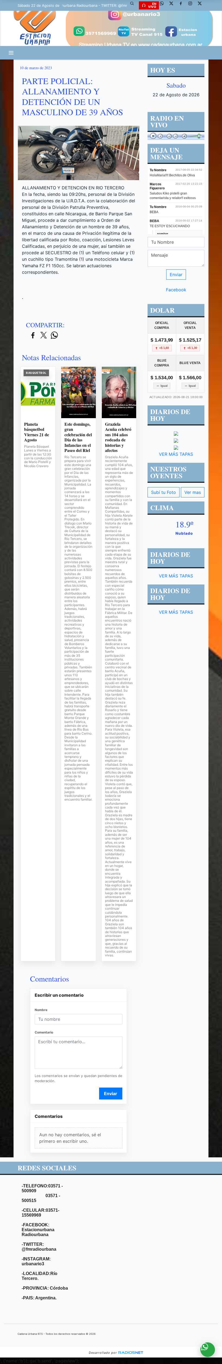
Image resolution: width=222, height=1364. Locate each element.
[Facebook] (182, 5)
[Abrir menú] (11, 52)
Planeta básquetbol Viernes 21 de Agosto (36, 431)
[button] (134, 5)
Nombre (41, 1010)
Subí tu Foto (163, 492)
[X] (173, 5)
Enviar (110, 1093)
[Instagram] (192, 5)
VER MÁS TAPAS (176, 454)
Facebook (176, 289)
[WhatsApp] (163, 5)
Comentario (44, 1032)
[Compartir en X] (44, 335)
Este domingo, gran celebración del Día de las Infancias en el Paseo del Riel (78, 437)
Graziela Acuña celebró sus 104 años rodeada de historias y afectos (118, 437)
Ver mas (192, 492)
